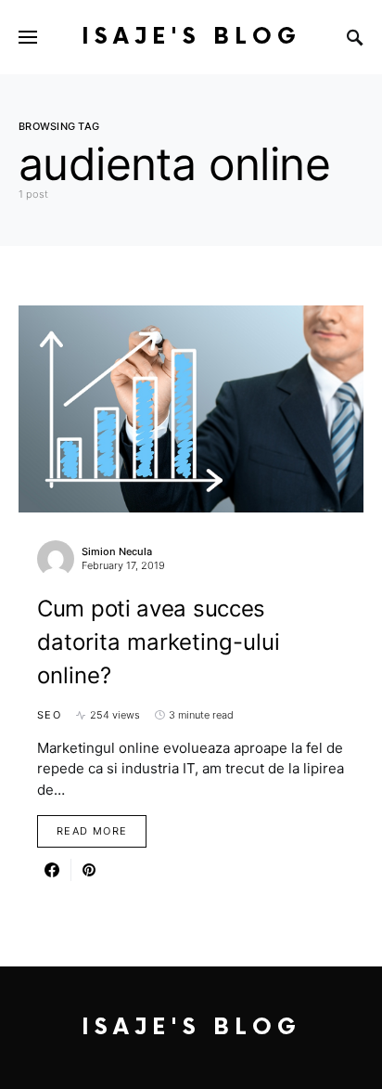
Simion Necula (117, 551)
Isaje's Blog (191, 36)
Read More (92, 830)
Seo (49, 714)
